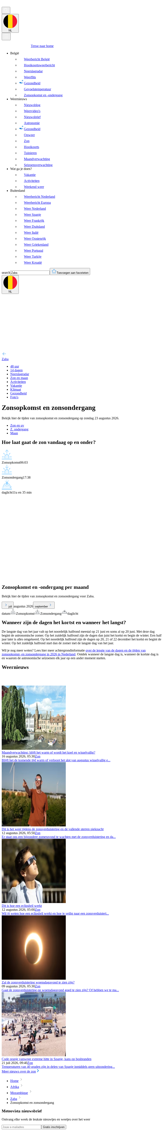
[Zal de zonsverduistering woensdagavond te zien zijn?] (34, 978)
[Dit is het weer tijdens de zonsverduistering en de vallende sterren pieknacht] (34, 825)
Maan (14, 433)
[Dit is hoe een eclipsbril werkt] (34, 902)
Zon (37, 756)
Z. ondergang (19, 429)
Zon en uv (17, 425)
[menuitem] (86, 74)
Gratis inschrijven (53, 1127)
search (6, 272)
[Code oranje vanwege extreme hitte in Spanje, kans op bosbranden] (34, 1055)
